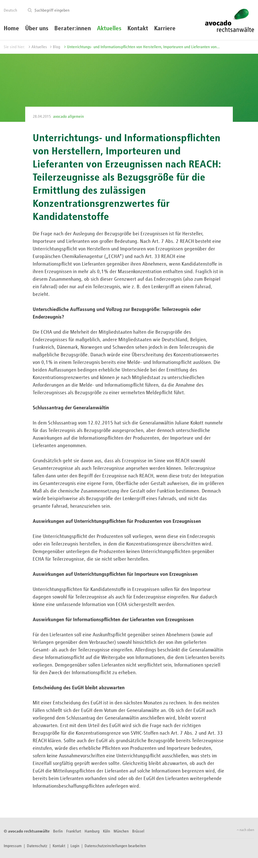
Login (75, 846)
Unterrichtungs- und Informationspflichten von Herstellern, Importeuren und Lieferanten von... (143, 47)
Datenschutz (37, 846)
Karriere (165, 28)
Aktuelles (109, 28)
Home (11, 28)
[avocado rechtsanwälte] (229, 20)
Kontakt (137, 28)
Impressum (13, 846)
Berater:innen (72, 28)
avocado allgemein (68, 117)
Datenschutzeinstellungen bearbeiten (115, 846)
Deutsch (10, 11)
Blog (56, 47)
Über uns (36, 28)
